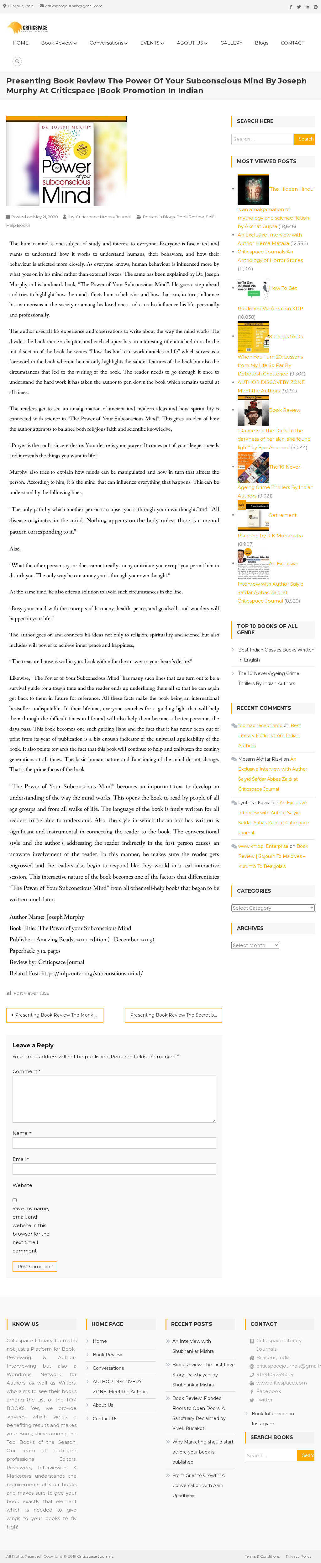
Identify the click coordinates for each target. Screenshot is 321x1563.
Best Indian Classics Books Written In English (276, 655)
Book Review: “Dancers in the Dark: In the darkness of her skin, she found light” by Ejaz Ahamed (274, 428)
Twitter (264, 1400)
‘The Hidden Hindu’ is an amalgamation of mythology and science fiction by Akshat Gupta (276, 207)
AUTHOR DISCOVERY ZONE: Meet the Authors (120, 1387)
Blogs (261, 43)
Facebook (268, 1391)
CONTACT (292, 43)
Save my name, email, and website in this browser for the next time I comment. (31, 1229)
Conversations (106, 43)
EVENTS (150, 43)
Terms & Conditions (262, 1556)
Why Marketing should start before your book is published (203, 1452)
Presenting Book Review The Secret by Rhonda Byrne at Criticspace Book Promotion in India (176, 1015)
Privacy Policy (299, 1556)
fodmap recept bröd (260, 725)
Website (22, 1185)
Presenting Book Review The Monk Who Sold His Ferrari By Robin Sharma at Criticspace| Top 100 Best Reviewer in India (59, 1015)
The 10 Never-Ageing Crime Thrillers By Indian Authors (268, 678)
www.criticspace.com (281, 1383)
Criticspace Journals (95, 1556)
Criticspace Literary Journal (103, 216)
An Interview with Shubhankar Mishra (193, 1346)
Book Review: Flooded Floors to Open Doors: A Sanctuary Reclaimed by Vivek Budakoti (199, 1413)
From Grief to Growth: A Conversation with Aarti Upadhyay (198, 1485)
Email (21, 1159)
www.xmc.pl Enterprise (263, 846)
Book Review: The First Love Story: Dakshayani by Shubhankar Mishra (203, 1375)
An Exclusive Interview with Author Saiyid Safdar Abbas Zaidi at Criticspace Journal (270, 581)
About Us (103, 1405)
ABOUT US (190, 43)
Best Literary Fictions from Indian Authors (269, 735)
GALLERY (231, 43)
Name (22, 1133)
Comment (27, 1071)
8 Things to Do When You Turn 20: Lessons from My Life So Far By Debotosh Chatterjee (270, 354)
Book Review (56, 43)
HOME (21, 43)
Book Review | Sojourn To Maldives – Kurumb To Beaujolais (273, 856)
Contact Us (105, 1419)
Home (100, 1341)
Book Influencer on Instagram (273, 1419)
